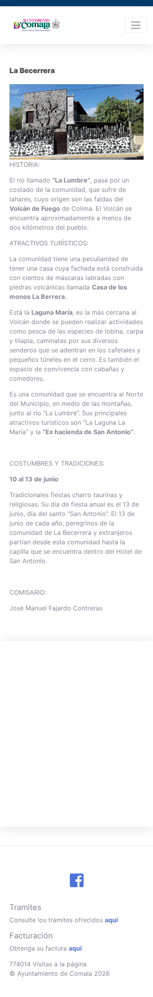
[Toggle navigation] (136, 25)
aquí (111, 920)
